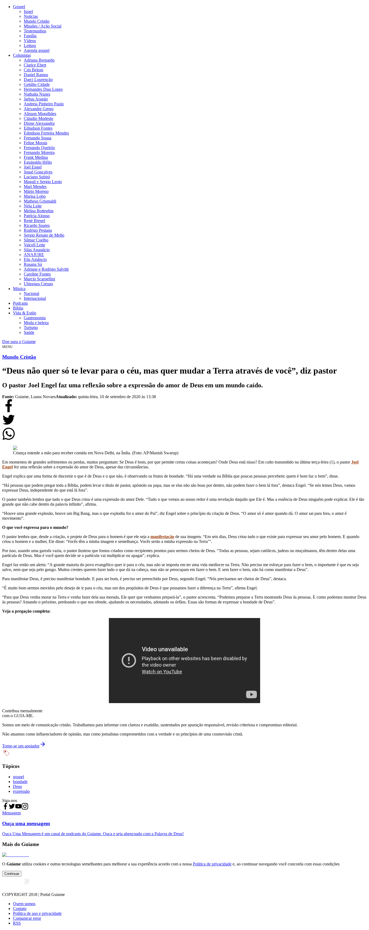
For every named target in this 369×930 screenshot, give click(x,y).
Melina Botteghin (38, 211)
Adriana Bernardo (39, 60)
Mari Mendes (35, 186)
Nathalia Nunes (37, 94)
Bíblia (18, 308)
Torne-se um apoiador (20, 746)
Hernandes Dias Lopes (43, 89)
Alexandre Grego (38, 108)
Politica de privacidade (212, 864)
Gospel (19, 6)
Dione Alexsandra (39, 123)
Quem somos (24, 903)
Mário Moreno (36, 191)
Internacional (35, 298)
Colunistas (22, 55)
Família (30, 35)
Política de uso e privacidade (37, 913)
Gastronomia (35, 317)
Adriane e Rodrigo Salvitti (46, 269)
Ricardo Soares (37, 225)
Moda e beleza (36, 322)
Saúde (29, 332)
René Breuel (34, 220)
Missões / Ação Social (42, 26)
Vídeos (30, 40)
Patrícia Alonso (37, 215)
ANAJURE (34, 254)
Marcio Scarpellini (39, 279)
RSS (17, 923)
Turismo (31, 327)
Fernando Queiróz (39, 147)
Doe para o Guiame (19, 341)
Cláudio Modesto (38, 118)
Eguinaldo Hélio (38, 162)
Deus (17, 786)
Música (19, 288)
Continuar (11, 874)
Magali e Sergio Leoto (43, 181)
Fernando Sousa (37, 138)
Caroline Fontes (37, 274)
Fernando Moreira (39, 152)
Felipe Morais (35, 142)
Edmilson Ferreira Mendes (46, 133)
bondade (20, 781)
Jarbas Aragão (36, 99)
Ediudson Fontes (38, 128)
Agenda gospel (36, 50)
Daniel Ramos (36, 74)
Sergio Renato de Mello (44, 235)
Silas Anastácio (37, 249)
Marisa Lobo (35, 196)
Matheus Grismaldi (40, 201)
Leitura (30, 45)
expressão (21, 791)
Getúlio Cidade (37, 84)
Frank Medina (36, 157)
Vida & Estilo (24, 313)
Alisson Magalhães (40, 113)
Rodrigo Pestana (38, 230)
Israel (28, 11)
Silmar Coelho (36, 240)
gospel (18, 776)
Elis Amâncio (35, 259)
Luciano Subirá (37, 176)
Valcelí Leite (34, 245)
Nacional (31, 293)
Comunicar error (27, 918)
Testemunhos (35, 31)
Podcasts (20, 303)
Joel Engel (33, 167)
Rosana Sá (33, 264)
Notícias (31, 16)
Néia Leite (33, 206)
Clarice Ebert (35, 65)
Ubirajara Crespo (38, 283)
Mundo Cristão (36, 21)
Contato (19, 908)
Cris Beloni (33, 70)
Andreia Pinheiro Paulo (44, 104)
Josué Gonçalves (38, 172)
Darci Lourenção (38, 79)
